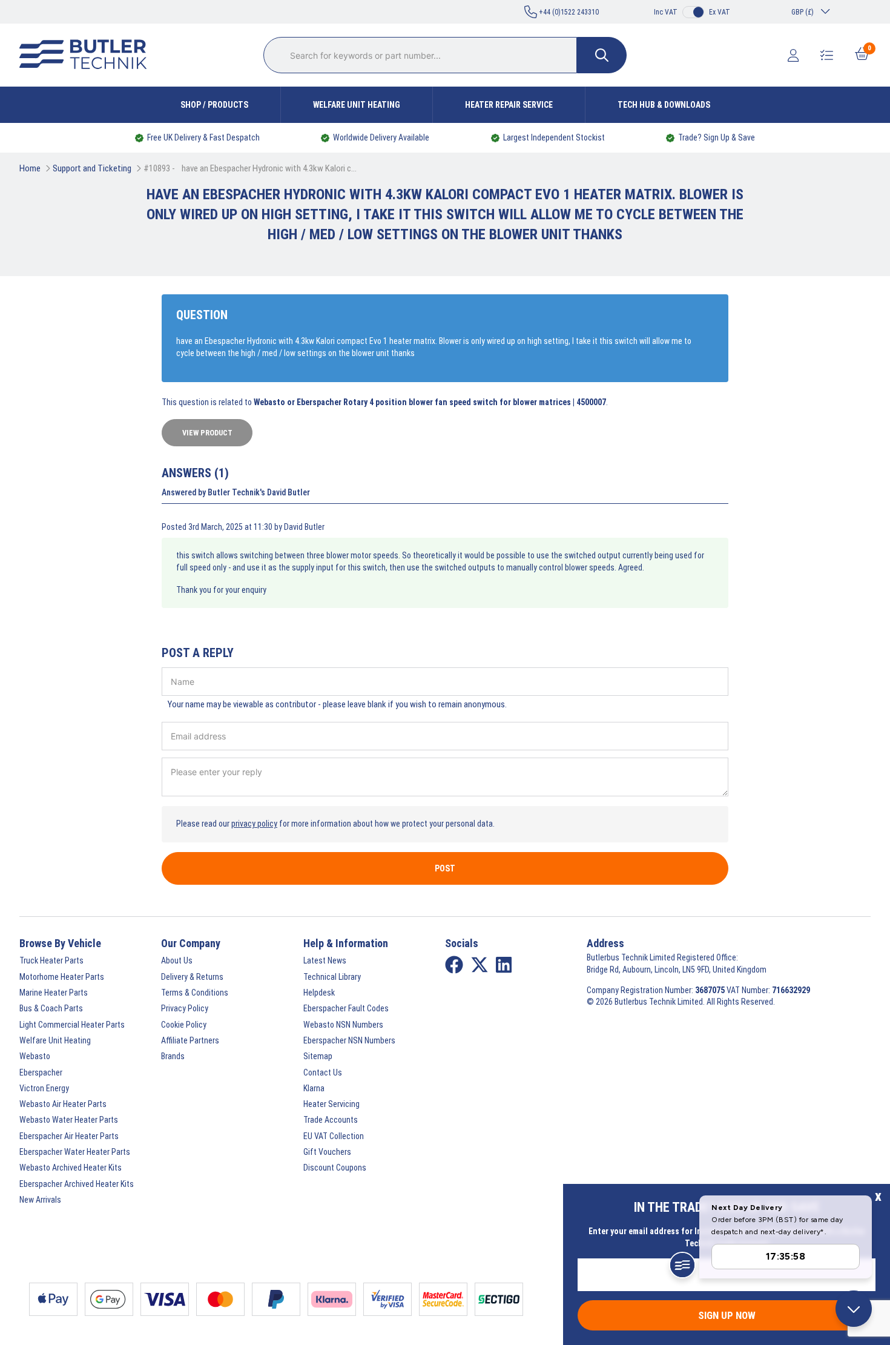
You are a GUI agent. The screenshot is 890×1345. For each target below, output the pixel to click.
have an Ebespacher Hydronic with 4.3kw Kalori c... (269, 168)
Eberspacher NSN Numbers (349, 1040)
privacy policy (254, 823)
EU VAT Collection (333, 1136)
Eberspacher (40, 1072)
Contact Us (322, 1072)
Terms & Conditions (194, 992)
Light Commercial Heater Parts (72, 1024)
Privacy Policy (184, 1008)
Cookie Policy (183, 1024)
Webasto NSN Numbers (343, 1024)
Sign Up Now (727, 1315)
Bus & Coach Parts (51, 1008)
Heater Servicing (331, 1104)
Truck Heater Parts (51, 960)
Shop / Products (214, 105)
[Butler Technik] (87, 55)
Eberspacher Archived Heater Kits (76, 1184)
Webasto (34, 1056)
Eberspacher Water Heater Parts (74, 1152)
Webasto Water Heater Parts (68, 1120)
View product (207, 432)
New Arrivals (40, 1200)
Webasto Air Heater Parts (63, 1104)
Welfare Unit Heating (356, 105)
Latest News (324, 960)
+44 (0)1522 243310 (568, 12)
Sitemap (317, 1056)
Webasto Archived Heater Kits (70, 1167)
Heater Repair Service (509, 105)
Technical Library (332, 977)
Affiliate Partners (190, 1040)
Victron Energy (44, 1088)
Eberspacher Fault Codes (346, 1008)
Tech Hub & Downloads (664, 105)
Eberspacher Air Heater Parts (69, 1136)
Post (445, 868)
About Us (177, 960)
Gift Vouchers (327, 1152)
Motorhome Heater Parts (61, 977)
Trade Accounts (330, 1120)
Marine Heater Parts (53, 992)
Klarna (314, 1088)
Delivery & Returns (192, 977)
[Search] (602, 55)
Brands (173, 1056)
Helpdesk (319, 992)
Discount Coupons (334, 1167)
